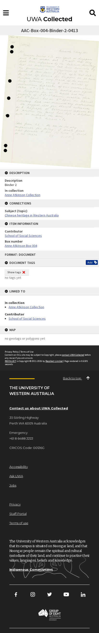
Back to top (72, 378)
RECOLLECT (10, 361)
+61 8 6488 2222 (21, 438)
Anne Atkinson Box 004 (21, 246)
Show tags (14, 272)
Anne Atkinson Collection (26, 307)
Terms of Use (26, 351)
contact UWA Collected (73, 354)
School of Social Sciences (27, 318)
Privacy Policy (12, 351)
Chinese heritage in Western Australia (32, 215)
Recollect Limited (54, 361)
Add (90, 262)
